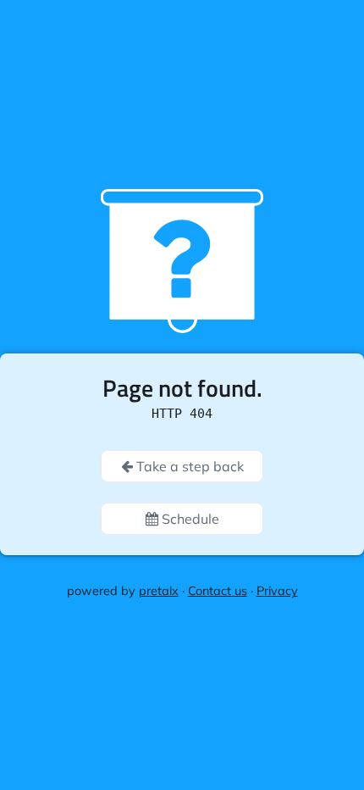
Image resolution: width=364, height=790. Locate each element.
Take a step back (188, 466)
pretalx (159, 590)
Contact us (217, 590)
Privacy (277, 590)
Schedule (188, 518)
